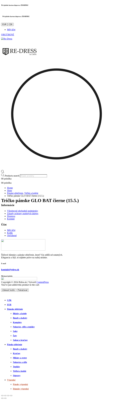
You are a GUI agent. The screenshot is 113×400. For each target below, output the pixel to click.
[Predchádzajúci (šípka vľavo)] (2, 398)
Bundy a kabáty (20, 318)
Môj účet (11, 29)
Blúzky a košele (20, 313)
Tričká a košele (19, 371)
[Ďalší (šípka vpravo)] (5, 398)
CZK (11, 24)
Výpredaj (11, 380)
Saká (15, 331)
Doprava (11, 216)
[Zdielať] (8, 395)
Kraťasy (16, 353)
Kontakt (11, 219)
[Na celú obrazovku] (5, 395)
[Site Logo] (6, 38)
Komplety (17, 322)
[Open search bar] (2, 172)
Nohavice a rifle (20, 362)
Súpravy (16, 375)
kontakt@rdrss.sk (10, 269)
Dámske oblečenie (15, 309)
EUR (4, 24)
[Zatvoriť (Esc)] (11, 395)
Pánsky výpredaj (20, 384)
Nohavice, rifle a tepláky (24, 327)
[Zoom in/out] (2, 395)
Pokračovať (23, 290)
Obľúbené (12, 235)
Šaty (15, 336)
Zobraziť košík (8, 290)
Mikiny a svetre (20, 358)
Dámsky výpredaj (21, 389)
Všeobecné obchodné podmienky (22, 211)
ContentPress (42, 282)
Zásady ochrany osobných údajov (22, 213)
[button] (3, 294)
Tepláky (16, 367)
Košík (10, 233)
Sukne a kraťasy (20, 340)
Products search (12, 175)
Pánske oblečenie (14, 344)
